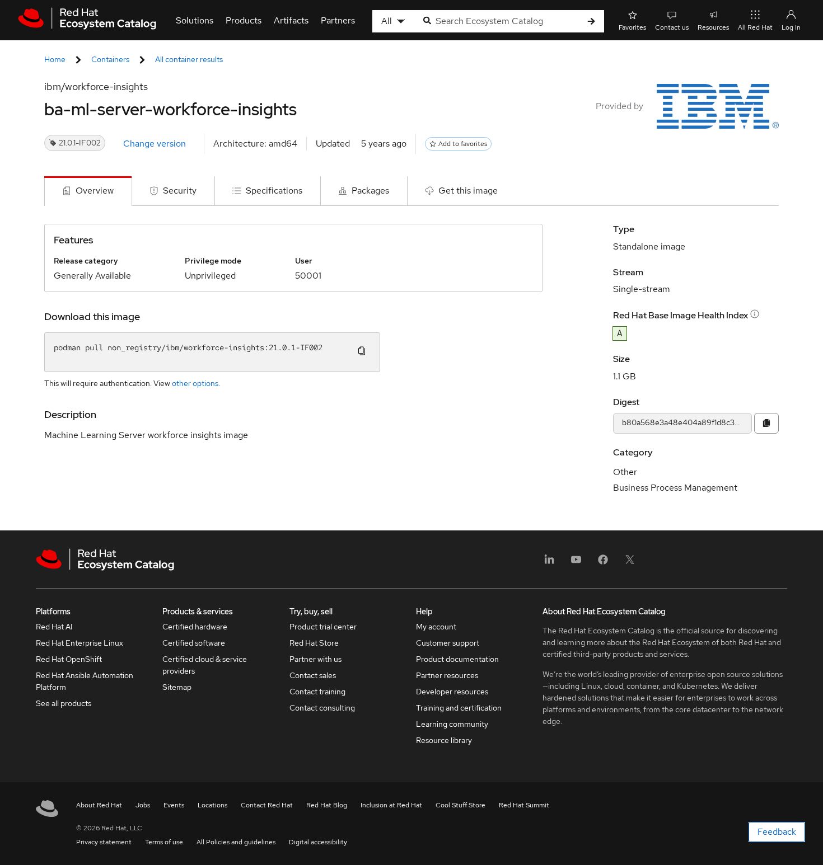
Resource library (444, 740)
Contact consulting (322, 708)
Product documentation (457, 659)
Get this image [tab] (468, 190)
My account (436, 627)
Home (55, 59)
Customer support (447, 643)
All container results (189, 59)
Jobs (142, 805)
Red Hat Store (314, 643)
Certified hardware (194, 627)
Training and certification (459, 708)
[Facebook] (603, 563)
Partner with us (315, 659)
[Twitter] (630, 563)
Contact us (672, 27)
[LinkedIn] (549, 563)
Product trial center (323, 627)
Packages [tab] (370, 190)
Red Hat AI (54, 627)
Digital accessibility (318, 842)
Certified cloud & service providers (204, 665)
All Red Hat (755, 27)
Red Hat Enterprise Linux (79, 643)
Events (173, 805)
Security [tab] (180, 190)
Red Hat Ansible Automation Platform (84, 681)
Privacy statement (104, 842)
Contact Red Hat (267, 805)
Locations (212, 805)
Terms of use (164, 842)
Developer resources (452, 692)
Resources (713, 27)
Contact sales (312, 675)
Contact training (317, 692)
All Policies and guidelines (236, 842)
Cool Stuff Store (460, 805)
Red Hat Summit (524, 805)
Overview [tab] (95, 190)
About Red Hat (99, 805)
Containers (110, 59)
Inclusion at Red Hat (391, 805)
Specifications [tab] (274, 190)
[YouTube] (576, 563)
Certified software (193, 643)
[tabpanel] (411, 368)
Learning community (452, 724)
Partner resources (447, 675)
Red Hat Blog (326, 805)
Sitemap (176, 687)
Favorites (632, 27)
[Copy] (766, 423)
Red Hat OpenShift (69, 659)
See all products (63, 703)
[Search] (591, 21)
